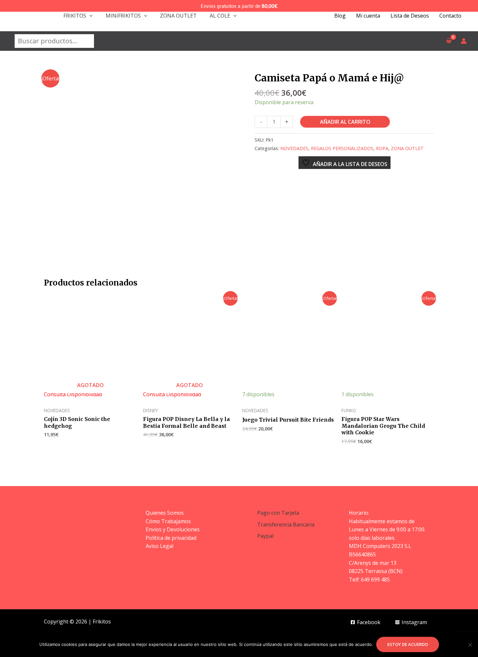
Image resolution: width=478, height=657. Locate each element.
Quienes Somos (165, 512)
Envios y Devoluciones (173, 529)
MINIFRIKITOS (123, 15)
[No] (470, 644)
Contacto (450, 15)
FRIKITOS (74, 15)
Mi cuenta (368, 15)
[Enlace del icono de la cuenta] (464, 41)
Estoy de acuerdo (407, 644)
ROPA (382, 148)
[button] (89, 15)
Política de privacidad (171, 537)
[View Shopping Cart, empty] (448, 41)
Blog (340, 15)
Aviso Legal (159, 546)
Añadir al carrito (345, 121)
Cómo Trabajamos (168, 521)
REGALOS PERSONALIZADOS (342, 148)
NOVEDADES (294, 148)
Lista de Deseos (410, 15)
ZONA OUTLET (178, 15)
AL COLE (220, 15)
